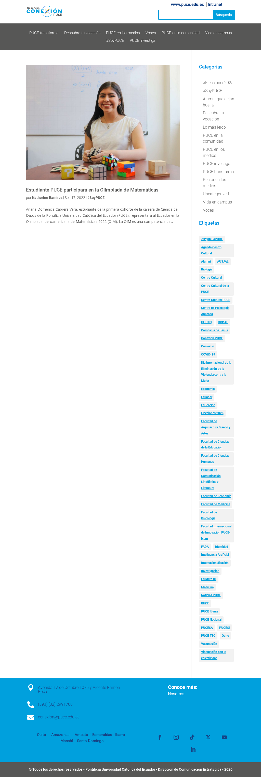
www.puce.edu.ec (187, 4)
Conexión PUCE (212, 338)
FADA (205, 547)
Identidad (221, 547)
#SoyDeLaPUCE (212, 239)
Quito (225, 635)
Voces (151, 33)
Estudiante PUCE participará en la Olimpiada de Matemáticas (92, 190)
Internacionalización (215, 563)
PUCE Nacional (211, 619)
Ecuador (206, 397)
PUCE (205, 603)
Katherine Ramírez (47, 198)
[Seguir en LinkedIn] (193, 749)
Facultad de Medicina (215, 504)
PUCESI (224, 628)
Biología (206, 269)
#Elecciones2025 (218, 82)
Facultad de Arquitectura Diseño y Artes (215, 427)
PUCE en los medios (123, 33)
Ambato (81, 734)
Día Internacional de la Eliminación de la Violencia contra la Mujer (216, 372)
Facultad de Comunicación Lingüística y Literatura (211, 479)
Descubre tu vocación (82, 33)
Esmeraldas (102, 734)
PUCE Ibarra (209, 611)
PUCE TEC (208, 635)
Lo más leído (214, 127)
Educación (208, 405)
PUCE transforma (44, 33)
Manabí (66, 741)
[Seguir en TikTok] (192, 737)
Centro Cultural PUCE (215, 300)
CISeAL (223, 322)
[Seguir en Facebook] (160, 737)
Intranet (215, 4)
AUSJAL (223, 261)
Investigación (210, 571)
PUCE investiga (142, 41)
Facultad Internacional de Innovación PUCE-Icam (216, 532)
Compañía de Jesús (214, 330)
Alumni (206, 261)
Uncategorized (216, 194)
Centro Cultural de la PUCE (215, 289)
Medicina (207, 587)
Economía (208, 389)
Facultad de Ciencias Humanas (215, 459)
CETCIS (206, 322)
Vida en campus (218, 33)
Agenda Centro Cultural (211, 250)
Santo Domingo (90, 741)
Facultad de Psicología (209, 515)
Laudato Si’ (208, 579)
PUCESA (207, 628)
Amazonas (60, 734)
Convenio (207, 346)
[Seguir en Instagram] (176, 737)
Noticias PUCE (211, 595)
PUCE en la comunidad (181, 33)
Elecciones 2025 (212, 413)
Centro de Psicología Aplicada (215, 311)
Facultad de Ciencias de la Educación (215, 444)
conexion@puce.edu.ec (59, 717)
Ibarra (119, 734)
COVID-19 (208, 354)
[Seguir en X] (208, 737)
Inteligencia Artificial (215, 554)
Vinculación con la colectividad (213, 655)
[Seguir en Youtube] (224, 737)
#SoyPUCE (115, 41)
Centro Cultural (211, 277)
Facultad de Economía (216, 496)
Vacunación (209, 644)
